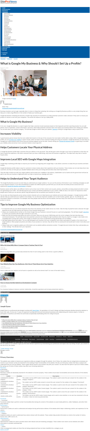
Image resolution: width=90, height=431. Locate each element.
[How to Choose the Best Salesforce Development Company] (7, 280)
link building (16, 332)
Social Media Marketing (10, 39)
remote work (45, 332)
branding (20, 330)
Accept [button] (11, 348)
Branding (6, 16)
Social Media (7, 38)
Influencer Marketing (3, 332)
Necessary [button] (3, 368)
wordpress (43, 333)
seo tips (68, 332)
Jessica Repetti (3, 249)
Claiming (54, 129)
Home (3, 7)
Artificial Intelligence (6, 330)
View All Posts (4, 295)
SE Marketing (7, 31)
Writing (6, 45)
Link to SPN (36, 336)
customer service (44, 330)
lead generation (12, 332)
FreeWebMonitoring (72, 339)
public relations (41, 332)
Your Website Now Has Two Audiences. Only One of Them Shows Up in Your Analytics (26, 264)
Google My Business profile (66, 141)
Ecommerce (7, 19)
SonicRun (52, 339)
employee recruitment (75, 330)
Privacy (65, 336)
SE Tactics (6, 34)
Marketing (6, 26)
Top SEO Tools (44, 336)
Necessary (4, 369)
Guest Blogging (6, 47)
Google (6, 25)
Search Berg (36, 310)
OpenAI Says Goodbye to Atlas (10, 327)
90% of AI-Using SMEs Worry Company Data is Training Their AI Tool (21, 245)
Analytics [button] (2, 412)
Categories (5, 12)
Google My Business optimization (16, 186)
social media (77, 332)
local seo (19, 332)
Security (6, 35)
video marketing (26, 333)
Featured (6, 23)
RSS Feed (4, 50)
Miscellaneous (7, 28)
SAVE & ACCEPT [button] (4, 430)
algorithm (86, 212)
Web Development (9, 44)
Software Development (9, 333)
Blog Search (32, 339)
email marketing (68, 330)
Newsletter (5, 10)
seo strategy (65, 332)
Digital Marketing (55, 330)
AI (0, 330)
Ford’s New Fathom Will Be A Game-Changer (13, 324)
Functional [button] (3, 398)
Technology (7, 41)
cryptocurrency (39, 330)
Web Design (7, 42)
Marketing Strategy (35, 332)
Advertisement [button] (4, 418)
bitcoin (14, 330)
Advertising (7, 13)
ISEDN (46, 339)
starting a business (16, 333)
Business (6, 18)
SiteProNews (25, 339)
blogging (16, 330)
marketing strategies (29, 332)
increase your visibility (15, 139)
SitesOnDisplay (40, 339)
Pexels (14, 98)
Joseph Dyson (8, 104)
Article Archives (6, 9)
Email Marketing (8, 21)
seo (62, 332)
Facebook (6, 22)
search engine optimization (53, 332)
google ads (85, 330)
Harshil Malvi (3, 286)
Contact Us (59, 336)
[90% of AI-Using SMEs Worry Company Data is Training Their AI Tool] (7, 242)
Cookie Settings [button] (5, 348)
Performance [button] (4, 405)
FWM (80, 330)
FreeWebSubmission (61, 339)
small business (72, 332)
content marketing (32, 330)
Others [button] (2, 425)
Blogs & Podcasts (8, 15)
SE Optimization (8, 32)
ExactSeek (17, 339)
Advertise (4, 48)
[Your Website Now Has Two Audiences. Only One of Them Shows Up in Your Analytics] (7, 261)
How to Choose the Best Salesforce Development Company (18, 282)
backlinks (11, 330)
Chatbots (27, 330)
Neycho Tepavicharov (5, 267)
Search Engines (8, 29)
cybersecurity (49, 330)
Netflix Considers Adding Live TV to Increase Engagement (17, 321)
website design (40, 333)
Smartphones (7, 37)
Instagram (7, 332)
